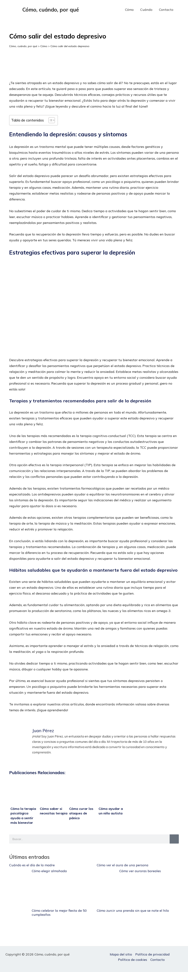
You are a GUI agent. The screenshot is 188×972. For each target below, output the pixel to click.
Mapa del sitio (121, 954)
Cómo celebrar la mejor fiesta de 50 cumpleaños (59, 912)
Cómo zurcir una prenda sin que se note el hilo (133, 910)
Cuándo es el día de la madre (32, 865)
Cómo (129, 10)
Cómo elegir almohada (49, 871)
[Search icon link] (182, 10)
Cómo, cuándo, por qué (50, 9)
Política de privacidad (152, 954)
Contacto (166, 10)
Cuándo (146, 10)
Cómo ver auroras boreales (140, 871)
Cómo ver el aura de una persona (122, 865)
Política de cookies (132, 960)
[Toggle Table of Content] (50, 120)
